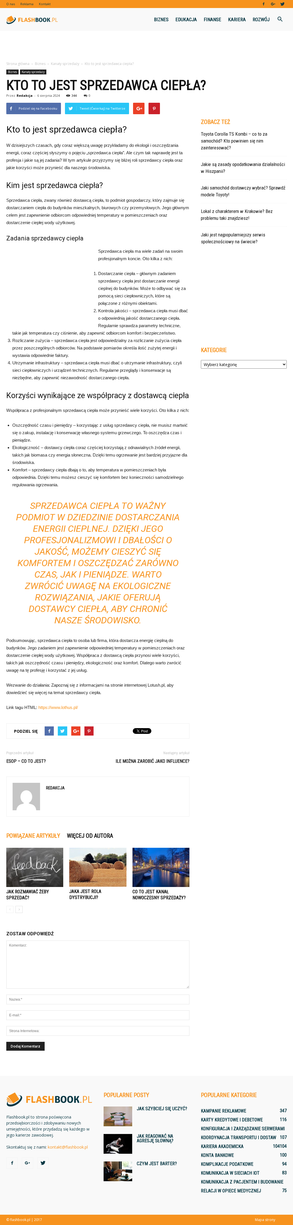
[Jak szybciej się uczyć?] (118, 1116)
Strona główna (17, 63)
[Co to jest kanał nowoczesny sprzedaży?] (160, 867)
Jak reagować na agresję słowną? (155, 1138)
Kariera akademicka (222, 1146)
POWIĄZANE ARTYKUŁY (33, 835)
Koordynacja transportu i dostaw (238, 1137)
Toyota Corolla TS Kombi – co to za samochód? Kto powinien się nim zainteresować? (234, 141)
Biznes (161, 19)
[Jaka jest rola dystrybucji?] (97, 867)
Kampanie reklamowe (223, 1111)
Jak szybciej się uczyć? (162, 1108)
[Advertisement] (146, 46)
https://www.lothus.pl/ (58, 707)
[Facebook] (263, 4)
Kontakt (45, 4)
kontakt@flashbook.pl (68, 1147)
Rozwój (261, 19)
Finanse (212, 19)
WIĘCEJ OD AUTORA (90, 835)
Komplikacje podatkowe (227, 1164)
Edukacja (186, 19)
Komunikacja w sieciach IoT (230, 1173)
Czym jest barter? (157, 1163)
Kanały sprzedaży (33, 72)
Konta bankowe (217, 1155)
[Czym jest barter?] (118, 1171)
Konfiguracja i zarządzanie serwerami (243, 1128)
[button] (280, 19)
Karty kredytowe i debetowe (232, 1120)
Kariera (237, 19)
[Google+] (273, 4)
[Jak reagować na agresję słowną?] (118, 1144)
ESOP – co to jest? (26, 761)
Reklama (26, 4)
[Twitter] (282, 4)
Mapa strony (265, 1219)
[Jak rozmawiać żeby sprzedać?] (34, 867)
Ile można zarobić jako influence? (152, 761)
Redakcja (25, 95)
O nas (10, 4)
